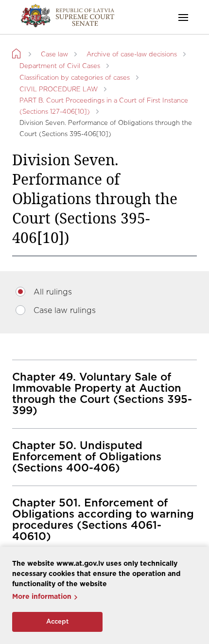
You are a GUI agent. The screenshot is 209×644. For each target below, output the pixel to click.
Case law (54, 55)
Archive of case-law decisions (132, 55)
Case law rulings (65, 310)
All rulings (53, 292)
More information (41, 596)
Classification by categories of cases (74, 78)
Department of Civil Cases (59, 66)
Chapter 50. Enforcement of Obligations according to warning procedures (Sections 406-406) (103, 520)
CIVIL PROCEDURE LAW (58, 90)
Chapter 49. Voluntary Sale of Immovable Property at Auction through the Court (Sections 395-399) (102, 394)
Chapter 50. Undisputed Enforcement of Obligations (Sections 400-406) (86, 456)
